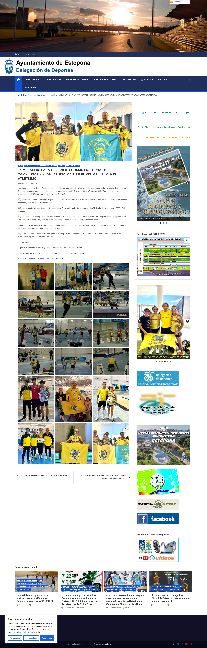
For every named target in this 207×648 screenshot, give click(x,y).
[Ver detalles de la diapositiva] (163, 183)
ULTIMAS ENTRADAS (72, 166)
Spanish (177, 2)
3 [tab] (166, 223)
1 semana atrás (69, 608)
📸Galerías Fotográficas (153, 80)
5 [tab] (167, 361)
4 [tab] (165, 361)
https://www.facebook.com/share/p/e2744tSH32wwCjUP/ (40, 259)
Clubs (20, 166)
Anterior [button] (140, 183)
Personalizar (15, 638)
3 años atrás (24, 184)
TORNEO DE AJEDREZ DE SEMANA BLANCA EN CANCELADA (45, 476)
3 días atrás (23, 605)
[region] (31, 629)
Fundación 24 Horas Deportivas (28, 586)
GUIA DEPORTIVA (54, 80)
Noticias (62, 166)
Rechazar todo (31, 638)
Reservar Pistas (32, 80)
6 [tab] (170, 361)
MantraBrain (106, 644)
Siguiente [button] (187, 183)
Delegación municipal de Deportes (36, 166)
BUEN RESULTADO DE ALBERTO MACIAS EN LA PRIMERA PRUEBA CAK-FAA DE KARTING (103, 477)
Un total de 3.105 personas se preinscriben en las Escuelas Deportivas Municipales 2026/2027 (35, 598)
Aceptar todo (47, 638)
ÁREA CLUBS (128, 80)
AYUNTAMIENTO (31, 87)
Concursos (66, 586)
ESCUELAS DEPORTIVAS (76, 80)
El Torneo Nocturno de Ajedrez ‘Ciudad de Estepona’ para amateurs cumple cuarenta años (170, 598)
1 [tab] (160, 223)
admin (35, 184)
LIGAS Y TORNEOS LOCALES (104, 80)
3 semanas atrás (114, 608)
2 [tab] (163, 223)
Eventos (54, 166)
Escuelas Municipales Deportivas (29, 583)
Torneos (81, 589)
